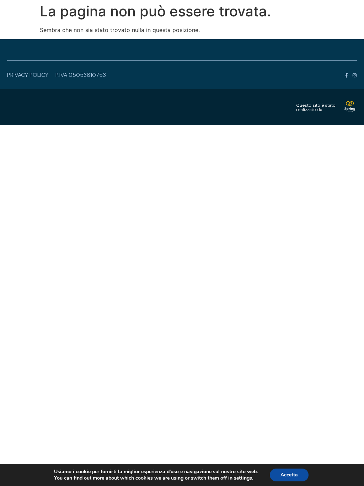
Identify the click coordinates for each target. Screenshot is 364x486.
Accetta (289, 474)
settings (243, 478)
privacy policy (27, 75)
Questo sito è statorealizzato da (316, 107)
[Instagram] (354, 75)
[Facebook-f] (346, 75)
